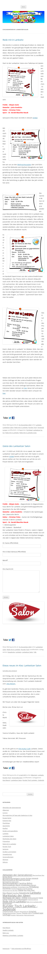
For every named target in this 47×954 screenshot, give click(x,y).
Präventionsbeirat (33, 899)
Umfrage (7, 915)
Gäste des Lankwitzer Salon (16, 446)
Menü (23, 7)
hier (25, 388)
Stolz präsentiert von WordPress (21, 948)
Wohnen (5, 860)
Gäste (20, 890)
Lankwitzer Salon (8, 427)
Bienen (33, 885)
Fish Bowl (29, 430)
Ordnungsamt (33, 898)
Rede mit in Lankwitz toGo (28, 433)
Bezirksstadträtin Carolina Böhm (17, 883)
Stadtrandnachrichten (9, 913)
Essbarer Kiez (7, 821)
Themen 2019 (27, 913)
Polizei (5, 899)
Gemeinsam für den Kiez (10, 890)
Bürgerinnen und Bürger (10, 887)
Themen (18, 913)
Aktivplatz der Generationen (12, 808)
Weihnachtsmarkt (29, 915)
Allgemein (34, 775)
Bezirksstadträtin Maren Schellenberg (17, 885)
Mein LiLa (6, 933)
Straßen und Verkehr (9, 852)
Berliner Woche (7, 877)
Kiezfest (5, 828)
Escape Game (7, 818)
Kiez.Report (11, 684)
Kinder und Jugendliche (10, 831)
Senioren (5, 849)
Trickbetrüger (37, 913)
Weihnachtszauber (24, 165)
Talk (35, 652)
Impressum (6, 948)
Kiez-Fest (31, 890)
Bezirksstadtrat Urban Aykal (10, 882)
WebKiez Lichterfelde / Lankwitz (13, 935)
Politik (41, 898)
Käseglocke (11, 652)
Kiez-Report (6, 780)
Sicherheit (32, 911)
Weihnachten (20, 915)
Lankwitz (38, 425)
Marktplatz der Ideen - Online (15, 897)
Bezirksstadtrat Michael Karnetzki (16, 880)
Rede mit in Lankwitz (13, 39)
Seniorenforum (24, 911)
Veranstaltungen (17, 778)
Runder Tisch (32, 427)
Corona (5, 813)
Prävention (6, 841)
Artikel (35, 118)
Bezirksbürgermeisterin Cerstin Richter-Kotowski (20, 878)
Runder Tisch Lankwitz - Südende (33, 780)
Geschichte (6, 826)
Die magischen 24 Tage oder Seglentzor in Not (17, 815)
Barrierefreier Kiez (38, 875)
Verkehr (13, 915)
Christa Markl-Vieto (23, 887)
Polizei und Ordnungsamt (17, 899)
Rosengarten (7, 903)
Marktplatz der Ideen (9, 839)
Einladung (34, 887)
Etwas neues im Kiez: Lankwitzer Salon (22, 665)
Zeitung (5, 862)
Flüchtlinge (6, 823)
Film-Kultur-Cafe (24, 749)
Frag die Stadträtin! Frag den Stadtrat (21, 888)
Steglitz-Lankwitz (8, 930)
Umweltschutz (7, 854)
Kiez (25, 890)
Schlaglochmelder (8, 911)
